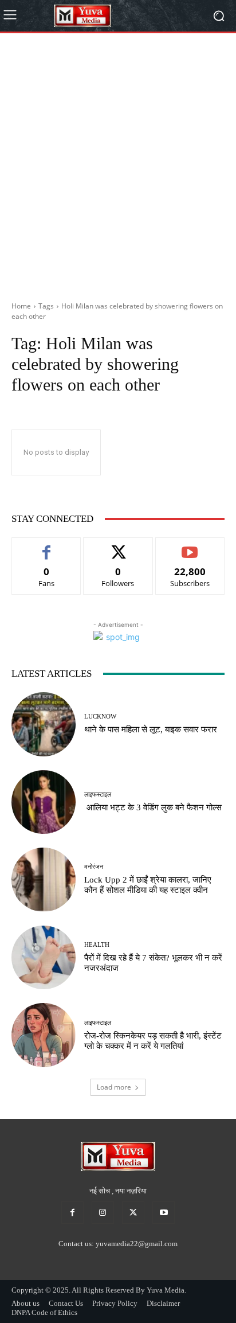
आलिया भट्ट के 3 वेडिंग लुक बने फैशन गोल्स (153, 807)
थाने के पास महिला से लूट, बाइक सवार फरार (150, 729)
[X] (133, 1212)
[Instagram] (103, 1212)
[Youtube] (163, 1212)
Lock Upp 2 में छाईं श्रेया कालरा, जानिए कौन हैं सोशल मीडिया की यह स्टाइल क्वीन (147, 885)
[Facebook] (72, 1212)
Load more (114, 1087)
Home (21, 306)
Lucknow (100, 716)
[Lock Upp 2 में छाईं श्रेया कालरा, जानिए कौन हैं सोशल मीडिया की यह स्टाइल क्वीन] (43, 880)
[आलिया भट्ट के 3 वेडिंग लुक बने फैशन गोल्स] (43, 802)
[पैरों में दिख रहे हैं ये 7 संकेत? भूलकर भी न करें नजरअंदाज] (43, 958)
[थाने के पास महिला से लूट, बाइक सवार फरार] (43, 724)
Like (46, 546)
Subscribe (190, 546)
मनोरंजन (93, 867)
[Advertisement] (118, 163)
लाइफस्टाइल (97, 794)
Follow (118, 546)
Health (96, 945)
